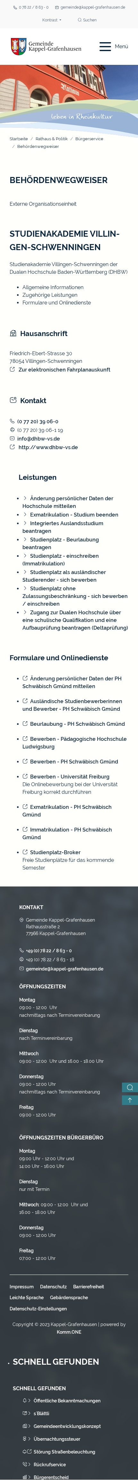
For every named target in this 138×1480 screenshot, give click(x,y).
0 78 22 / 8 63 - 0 (33, 7)
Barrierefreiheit (88, 1286)
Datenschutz (53, 1286)
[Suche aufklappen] (130, 1087)
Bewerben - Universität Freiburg (69, 777)
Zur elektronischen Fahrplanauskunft (63, 370)
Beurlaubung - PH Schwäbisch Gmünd (77, 724)
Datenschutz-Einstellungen (38, 1308)
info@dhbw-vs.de (38, 439)
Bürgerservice (89, 138)
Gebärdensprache (69, 1297)
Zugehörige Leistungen (49, 295)
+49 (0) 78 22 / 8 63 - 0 (49, 950)
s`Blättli (41, 1413)
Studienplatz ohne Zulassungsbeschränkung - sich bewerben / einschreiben (75, 596)
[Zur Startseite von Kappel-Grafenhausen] (46, 46)
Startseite (19, 138)
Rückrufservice (50, 1464)
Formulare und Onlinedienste (56, 303)
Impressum (22, 1286)
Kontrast (50, 20)
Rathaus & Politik (52, 138)
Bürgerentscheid (51, 1477)
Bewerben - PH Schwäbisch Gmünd (74, 762)
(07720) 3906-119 (40, 430)
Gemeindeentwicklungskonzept (67, 1426)
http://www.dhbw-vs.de (47, 447)
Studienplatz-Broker (55, 852)
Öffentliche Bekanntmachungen (67, 1400)
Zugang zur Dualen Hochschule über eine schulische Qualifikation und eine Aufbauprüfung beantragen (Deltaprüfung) (75, 620)
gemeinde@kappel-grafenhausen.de (93, 7)
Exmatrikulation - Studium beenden (74, 515)
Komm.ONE (69, 1332)
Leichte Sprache (27, 1297)
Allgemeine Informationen (52, 287)
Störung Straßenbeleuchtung (64, 1451)
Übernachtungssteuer (57, 1439)
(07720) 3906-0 (37, 421)
